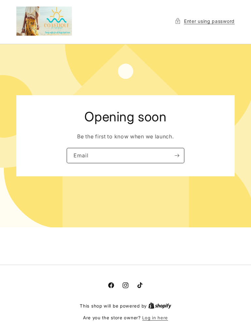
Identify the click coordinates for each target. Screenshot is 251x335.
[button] (205, 21)
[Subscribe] (177, 155)
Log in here (155, 317)
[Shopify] (159, 306)
